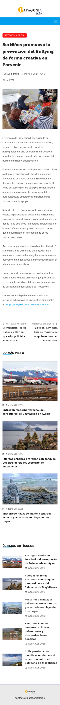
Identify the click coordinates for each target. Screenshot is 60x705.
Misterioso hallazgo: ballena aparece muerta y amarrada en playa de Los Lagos (27, 517)
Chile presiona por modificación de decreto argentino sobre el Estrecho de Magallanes (41, 657)
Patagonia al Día (14, 35)
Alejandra (13, 73)
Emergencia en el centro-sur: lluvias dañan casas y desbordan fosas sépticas (37, 631)
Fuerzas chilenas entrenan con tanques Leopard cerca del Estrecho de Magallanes (29, 462)
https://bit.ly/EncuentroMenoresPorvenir (28, 304)
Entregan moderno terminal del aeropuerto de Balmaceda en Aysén (41, 559)
